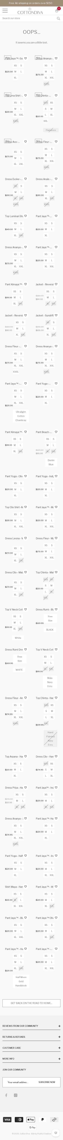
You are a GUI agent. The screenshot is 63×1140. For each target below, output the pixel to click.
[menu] (5, 10)
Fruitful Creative (44, 1134)
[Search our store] (58, 18)
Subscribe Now (47, 1082)
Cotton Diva (25, 1134)
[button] (56, 10)
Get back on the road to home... (31, 1003)
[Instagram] (15, 1095)
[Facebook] (6, 1095)
